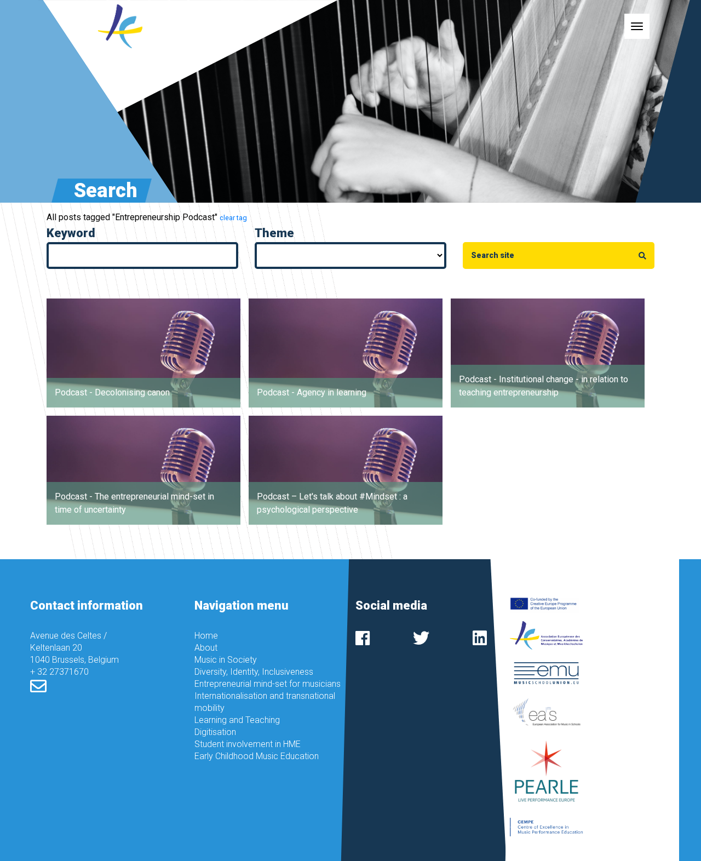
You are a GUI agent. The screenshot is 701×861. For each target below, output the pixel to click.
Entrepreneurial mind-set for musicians (267, 684)
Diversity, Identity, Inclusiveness (253, 672)
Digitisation (215, 732)
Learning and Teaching (237, 720)
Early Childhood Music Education (256, 756)
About (205, 647)
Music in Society (225, 660)
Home (206, 635)
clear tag (233, 218)
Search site (495, 255)
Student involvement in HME (247, 744)
